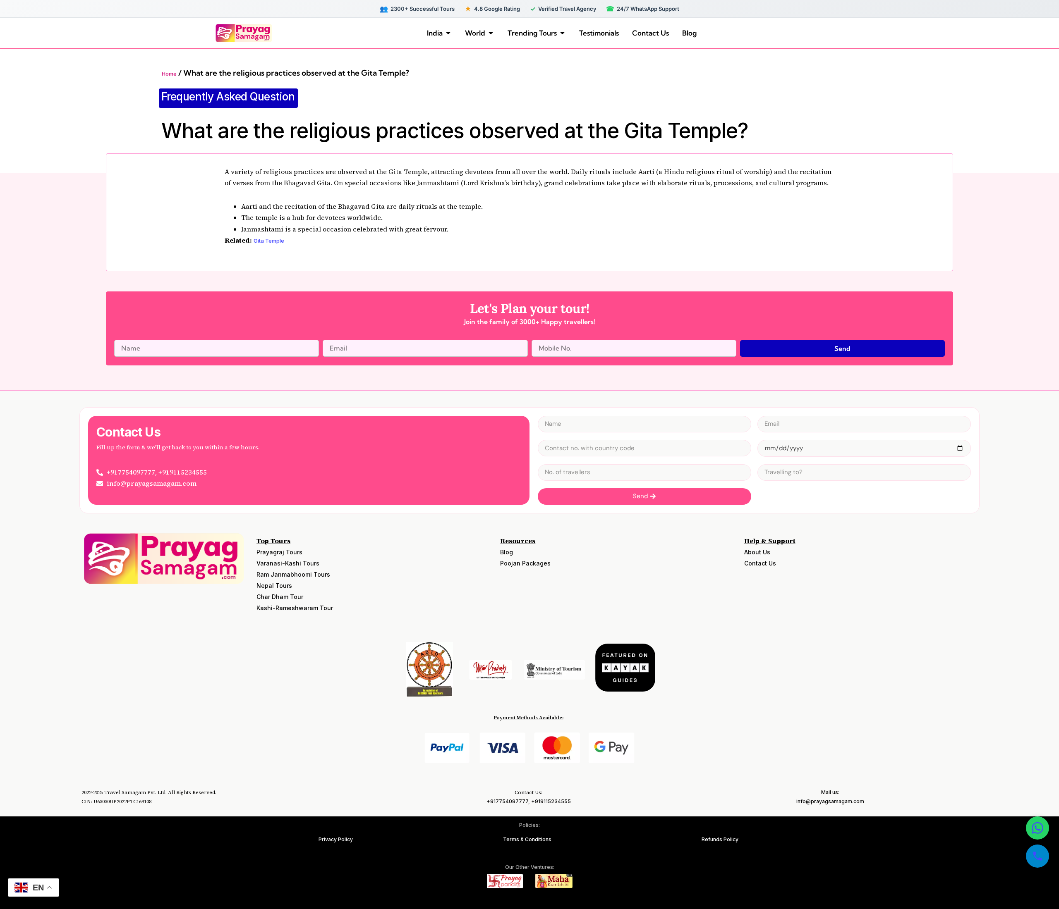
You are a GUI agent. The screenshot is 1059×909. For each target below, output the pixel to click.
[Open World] (490, 33)
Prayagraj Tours (279, 552)
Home (169, 73)
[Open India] (448, 33)
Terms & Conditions (527, 839)
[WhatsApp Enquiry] (1037, 828)
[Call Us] (1037, 856)
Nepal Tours (274, 585)
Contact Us (760, 563)
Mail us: (830, 792)
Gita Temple (269, 240)
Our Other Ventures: (529, 867)
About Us (757, 552)
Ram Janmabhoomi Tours (293, 574)
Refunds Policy (720, 839)
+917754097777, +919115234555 (528, 801)
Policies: (529, 825)
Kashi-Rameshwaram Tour (294, 607)
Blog (506, 552)
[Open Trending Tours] (562, 33)
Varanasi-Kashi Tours (287, 563)
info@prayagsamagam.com (830, 801)
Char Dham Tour (279, 596)
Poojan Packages (525, 563)
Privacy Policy (336, 839)
